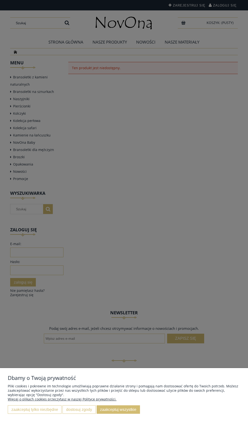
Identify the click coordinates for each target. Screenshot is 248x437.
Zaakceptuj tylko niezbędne (34, 409)
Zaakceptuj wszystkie (118, 409)
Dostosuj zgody (79, 409)
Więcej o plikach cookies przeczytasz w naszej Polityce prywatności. (62, 399)
